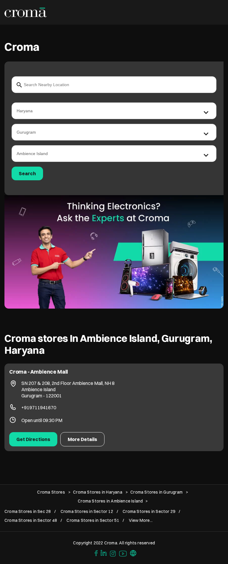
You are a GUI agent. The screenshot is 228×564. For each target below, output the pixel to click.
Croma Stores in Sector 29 (149, 511)
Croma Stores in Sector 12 (87, 511)
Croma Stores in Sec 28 (27, 511)
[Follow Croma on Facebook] (95, 553)
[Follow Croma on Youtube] (123, 553)
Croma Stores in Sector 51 (92, 520)
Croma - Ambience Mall (38, 371)
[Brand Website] (133, 553)
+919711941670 (38, 407)
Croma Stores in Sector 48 (30, 520)
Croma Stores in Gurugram (156, 492)
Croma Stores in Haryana (97, 492)
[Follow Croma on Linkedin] (104, 553)
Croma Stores (51, 492)
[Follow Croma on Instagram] (113, 553)
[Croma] (25, 12)
